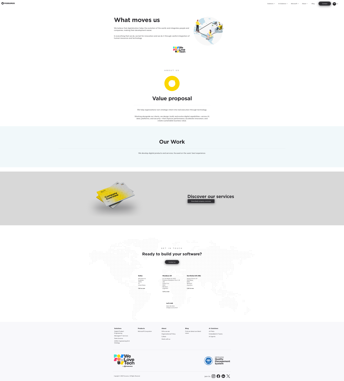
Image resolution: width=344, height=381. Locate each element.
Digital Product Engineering (119, 332)
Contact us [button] (172, 262)
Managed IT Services (121, 336)
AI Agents (212, 336)
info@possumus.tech (172, 307)
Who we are (166, 331)
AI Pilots (211, 331)
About (304, 3)
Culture (164, 336)
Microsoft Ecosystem (145, 331)
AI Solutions (282, 3)
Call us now (141, 288)
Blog (313, 3)
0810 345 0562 (170, 306)
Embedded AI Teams (216, 334)
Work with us (166, 339)
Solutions (270, 3)
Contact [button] (324, 3)
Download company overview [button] (201, 201)
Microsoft (294, 3)
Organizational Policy (169, 334)
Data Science (118, 338)
